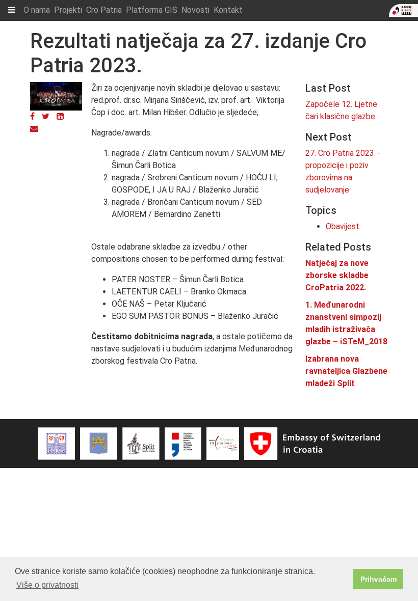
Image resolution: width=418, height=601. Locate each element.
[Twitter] (45, 116)
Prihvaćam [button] (378, 579)
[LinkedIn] (60, 116)
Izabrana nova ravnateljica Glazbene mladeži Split (346, 371)
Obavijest (342, 226)
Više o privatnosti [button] (47, 585)
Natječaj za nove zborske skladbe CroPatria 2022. (337, 275)
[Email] (34, 128)
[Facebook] (32, 116)
